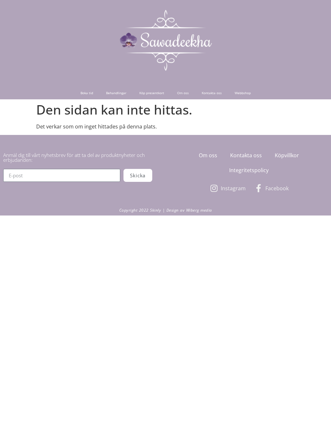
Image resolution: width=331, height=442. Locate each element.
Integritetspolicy (249, 170)
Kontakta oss (212, 93)
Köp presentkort (151, 93)
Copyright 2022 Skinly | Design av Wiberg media (165, 210)
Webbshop (243, 93)
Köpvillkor (287, 155)
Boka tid (86, 93)
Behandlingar (116, 93)
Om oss (183, 93)
